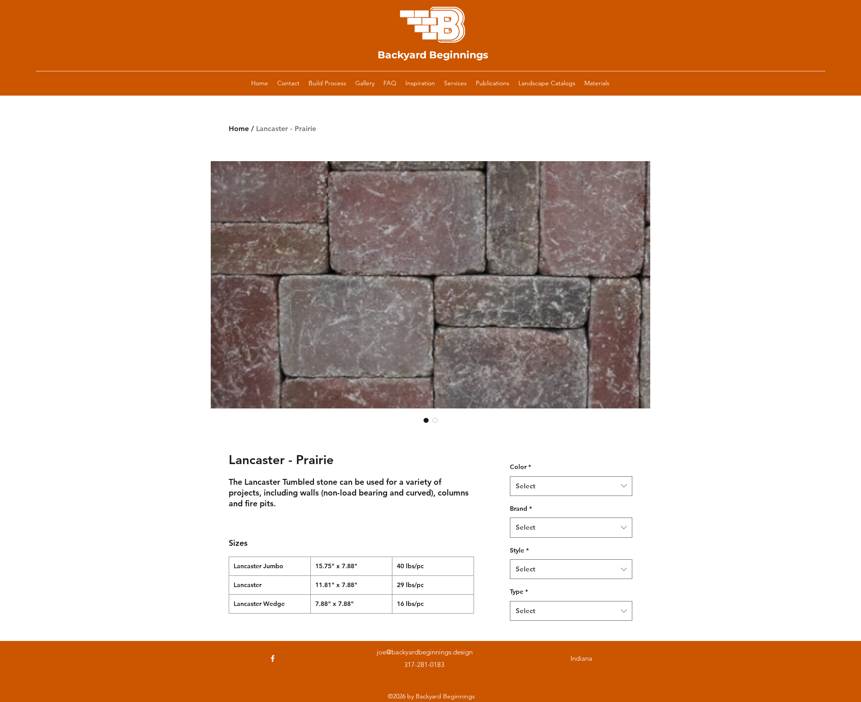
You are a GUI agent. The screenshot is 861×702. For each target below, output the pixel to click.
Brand (521, 509)
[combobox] (571, 486)
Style (519, 550)
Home (239, 128)
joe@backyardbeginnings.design (425, 652)
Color (520, 467)
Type (519, 592)
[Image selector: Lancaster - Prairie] (426, 420)
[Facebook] (272, 658)
